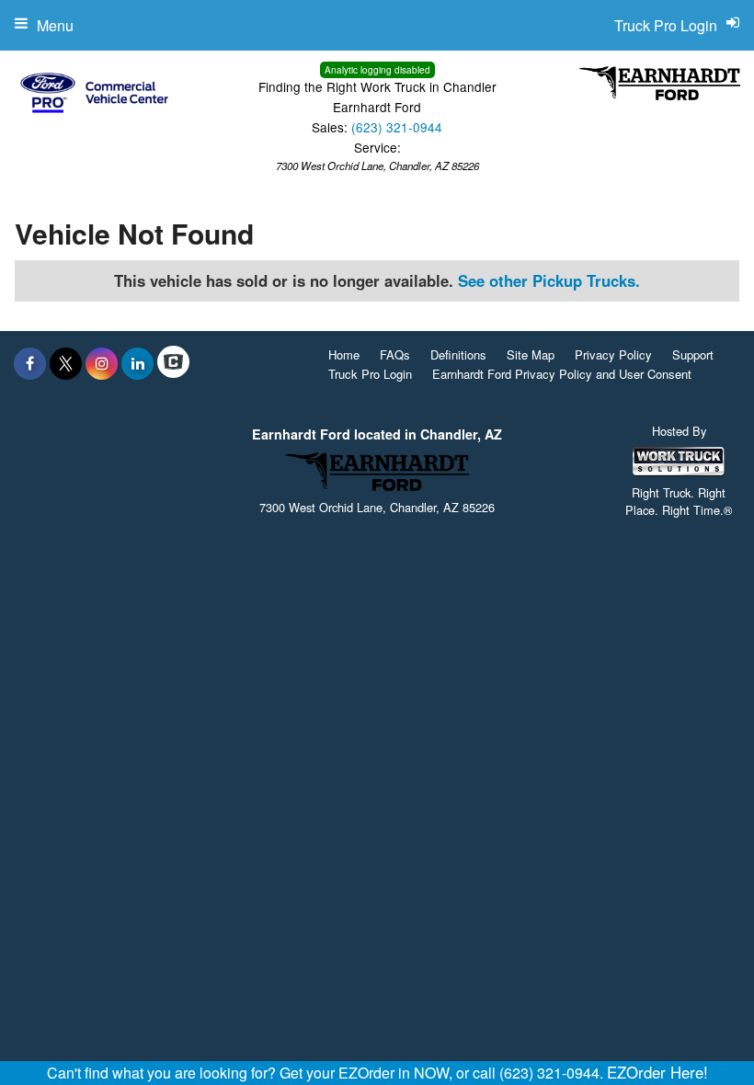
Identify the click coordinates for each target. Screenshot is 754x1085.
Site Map (530, 354)
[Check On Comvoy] (173, 363)
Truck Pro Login (370, 374)
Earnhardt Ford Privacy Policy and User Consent (561, 374)
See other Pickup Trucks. (549, 280)
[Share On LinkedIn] (137, 363)
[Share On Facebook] (30, 363)
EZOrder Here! (657, 1072)
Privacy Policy (613, 354)
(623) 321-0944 (396, 127)
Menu (55, 25)
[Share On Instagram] (102, 363)
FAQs (395, 354)
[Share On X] (66, 363)
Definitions (458, 354)
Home (344, 354)
